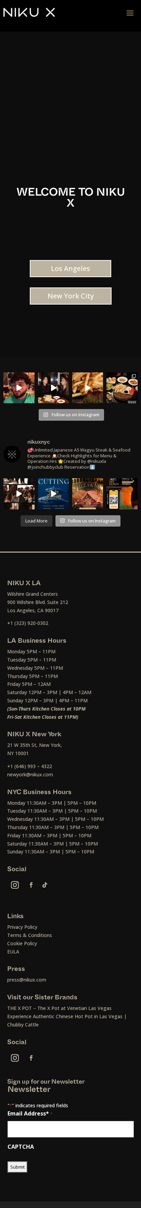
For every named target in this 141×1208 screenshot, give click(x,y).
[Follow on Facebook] (31, 884)
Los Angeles (70, 268)
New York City (71, 295)
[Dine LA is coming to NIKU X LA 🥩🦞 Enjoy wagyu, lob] (53, 387)
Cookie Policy (22, 943)
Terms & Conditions (29, 935)
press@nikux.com (26, 979)
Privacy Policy (22, 927)
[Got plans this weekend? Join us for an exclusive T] (53, 493)
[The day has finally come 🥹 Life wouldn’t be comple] (18, 387)
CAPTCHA (21, 1146)
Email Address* (30, 1113)
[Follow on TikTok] (44, 884)
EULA (13, 951)
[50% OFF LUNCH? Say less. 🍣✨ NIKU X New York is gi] (121, 493)
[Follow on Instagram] (15, 885)
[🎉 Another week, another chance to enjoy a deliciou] (87, 493)
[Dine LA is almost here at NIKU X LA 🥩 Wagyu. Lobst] (121, 387)
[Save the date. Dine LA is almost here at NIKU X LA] (87, 387)
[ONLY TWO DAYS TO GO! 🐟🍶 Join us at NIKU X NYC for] (18, 493)
